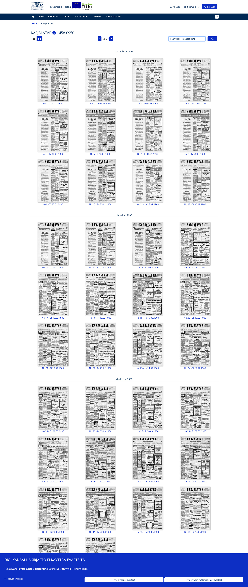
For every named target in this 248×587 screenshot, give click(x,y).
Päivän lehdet (81, 16)
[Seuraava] (111, 38)
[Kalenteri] (33, 38)
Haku (41, 16)
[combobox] (105, 39)
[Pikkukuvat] (39, 38)
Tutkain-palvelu (113, 16)
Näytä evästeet (15, 578)
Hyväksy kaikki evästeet (124, 580)
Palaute (176, 6)
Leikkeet (97, 16)
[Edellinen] (100, 38)
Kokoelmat (53, 16)
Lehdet (66, 16)
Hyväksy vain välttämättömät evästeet (204, 580)
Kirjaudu (211, 6)
